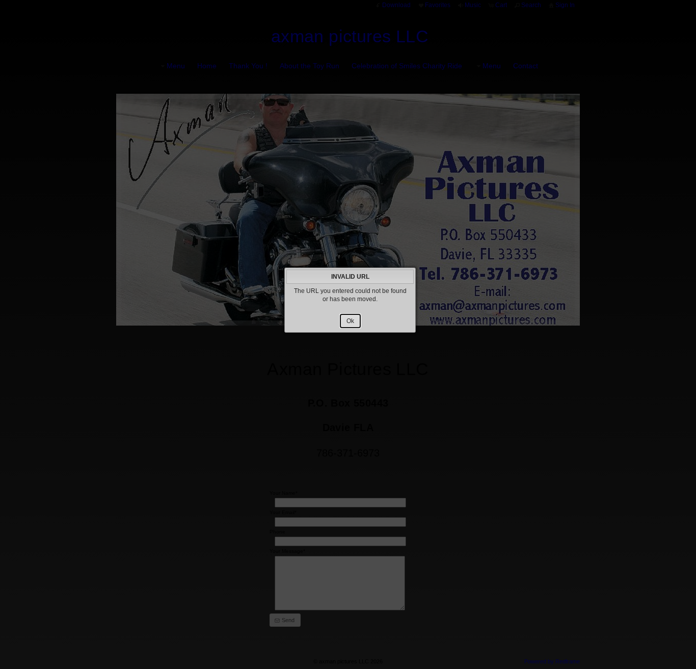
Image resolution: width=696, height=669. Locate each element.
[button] (350, 321)
